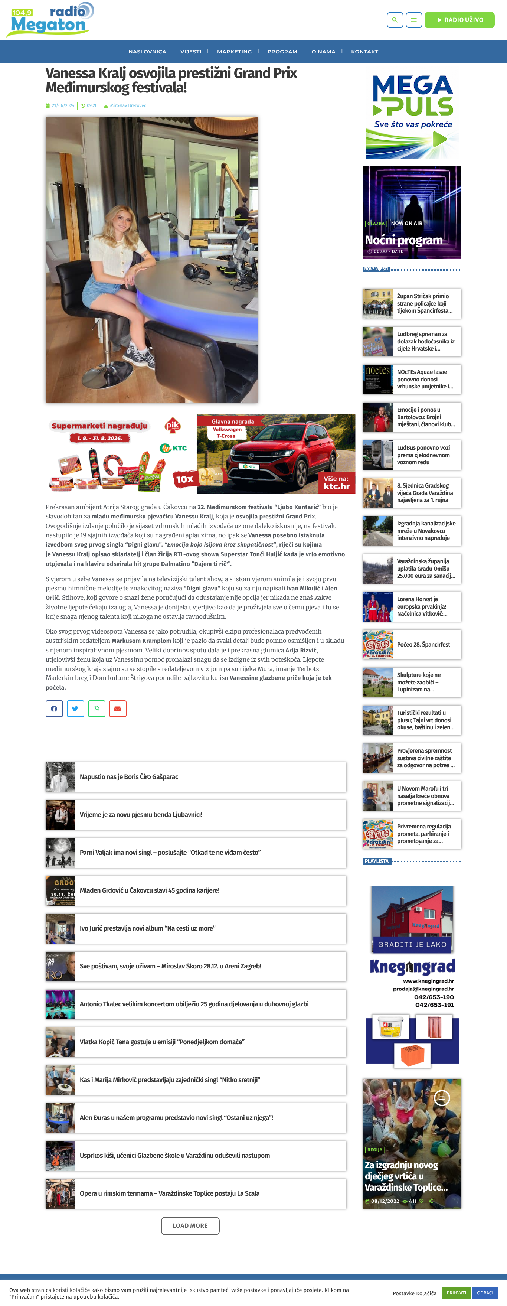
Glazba (376, 224)
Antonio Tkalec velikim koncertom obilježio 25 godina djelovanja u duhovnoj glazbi (194, 1004)
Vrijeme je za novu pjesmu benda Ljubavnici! (141, 815)
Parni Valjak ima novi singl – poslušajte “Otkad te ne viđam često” (170, 853)
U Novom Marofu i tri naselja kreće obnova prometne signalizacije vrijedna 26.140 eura (425, 799)
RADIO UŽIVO (460, 20)
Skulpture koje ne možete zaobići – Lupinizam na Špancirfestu (419, 686)
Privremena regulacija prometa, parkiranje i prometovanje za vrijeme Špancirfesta (424, 837)
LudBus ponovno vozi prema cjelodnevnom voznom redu (423, 455)
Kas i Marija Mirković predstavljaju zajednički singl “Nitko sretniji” (170, 1080)
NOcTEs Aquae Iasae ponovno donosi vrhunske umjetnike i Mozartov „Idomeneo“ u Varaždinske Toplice (426, 386)
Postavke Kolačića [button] (414, 1293)
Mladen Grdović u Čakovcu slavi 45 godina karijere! (149, 890)
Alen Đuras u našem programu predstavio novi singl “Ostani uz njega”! (176, 1118)
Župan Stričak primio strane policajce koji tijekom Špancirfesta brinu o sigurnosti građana (423, 311)
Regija (375, 1150)
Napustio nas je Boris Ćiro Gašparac (129, 777)
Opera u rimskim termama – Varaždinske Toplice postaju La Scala (169, 1193)
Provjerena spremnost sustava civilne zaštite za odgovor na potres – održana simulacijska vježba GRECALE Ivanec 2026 (425, 769)
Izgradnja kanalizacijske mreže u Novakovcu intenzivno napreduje (426, 530)
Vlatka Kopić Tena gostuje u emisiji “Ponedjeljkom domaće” (162, 1042)
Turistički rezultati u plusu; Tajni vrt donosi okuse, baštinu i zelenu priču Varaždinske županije (425, 727)
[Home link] (50, 20)
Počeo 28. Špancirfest (423, 644)
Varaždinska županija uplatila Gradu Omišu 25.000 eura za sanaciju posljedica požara (425, 572)
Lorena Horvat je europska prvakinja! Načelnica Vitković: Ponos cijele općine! (421, 610)
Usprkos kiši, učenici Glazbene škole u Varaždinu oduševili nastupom (175, 1156)
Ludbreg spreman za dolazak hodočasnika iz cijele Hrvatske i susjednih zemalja (426, 345)
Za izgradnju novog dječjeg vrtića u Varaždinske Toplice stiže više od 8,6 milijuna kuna (403, 1187)
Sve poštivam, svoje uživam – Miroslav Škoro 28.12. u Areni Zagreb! (170, 966)
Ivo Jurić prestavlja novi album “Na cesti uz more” (148, 928)
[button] (54, 708)
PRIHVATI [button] (457, 1293)
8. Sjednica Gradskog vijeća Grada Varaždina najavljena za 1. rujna (425, 493)
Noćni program (404, 240)
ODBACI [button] (485, 1293)
